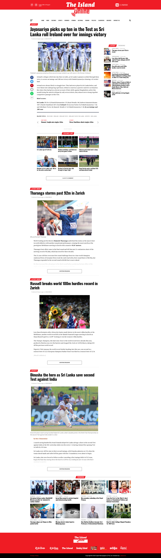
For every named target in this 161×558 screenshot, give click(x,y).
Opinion (74, 20)
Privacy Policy (34, 555)
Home (42, 20)
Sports (60, 20)
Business (67, 20)
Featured (50, 116)
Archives (109, 20)
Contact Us (117, 20)
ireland (56, 116)
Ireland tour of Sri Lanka (76, 116)
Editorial (80, 20)
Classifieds (101, 20)
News (47, 20)
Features (53, 20)
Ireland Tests (64, 116)
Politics (94, 20)
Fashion (87, 20)
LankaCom (123, 555)
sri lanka (94, 116)
